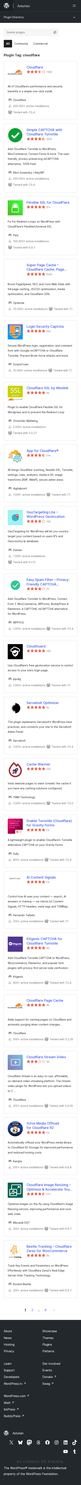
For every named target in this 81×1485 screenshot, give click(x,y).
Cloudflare (35, 67)
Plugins (47, 1344)
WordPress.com (16, 1396)
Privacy (9, 1351)
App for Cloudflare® (43, 451)
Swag (48, 1384)
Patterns (48, 1351)
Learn (7, 1363)
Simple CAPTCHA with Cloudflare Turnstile (44, 132)
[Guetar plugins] (55, 32)
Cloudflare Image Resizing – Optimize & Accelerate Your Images (49, 1187)
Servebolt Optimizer (43, 703)
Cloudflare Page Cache (45, 1000)
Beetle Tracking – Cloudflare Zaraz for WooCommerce (49, 1248)
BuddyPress (14, 1416)
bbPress (11, 1409)
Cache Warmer (38, 764)
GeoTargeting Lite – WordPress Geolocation (46, 514)
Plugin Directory (14, 17)
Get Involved (51, 1363)
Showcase (49, 1331)
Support (9, 1370)
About (8, 1331)
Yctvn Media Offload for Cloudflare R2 (43, 1125)
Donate (49, 1377)
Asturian (18, 1433)
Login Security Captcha (45, 326)
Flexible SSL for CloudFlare (48, 202)
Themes (47, 1338)
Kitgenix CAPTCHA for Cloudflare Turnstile (44, 941)
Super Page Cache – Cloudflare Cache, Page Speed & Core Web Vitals (47, 267)
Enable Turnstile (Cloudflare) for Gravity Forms (49, 823)
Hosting (9, 1344)
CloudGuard (36, 646)
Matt (9, 1403)
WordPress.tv (15, 1384)
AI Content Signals (41, 877)
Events (47, 1370)
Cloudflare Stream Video (46, 1057)
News (8, 1338)
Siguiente (54, 1310)
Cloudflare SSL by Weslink (47, 388)
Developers (11, 1377)
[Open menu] (75, 5)
